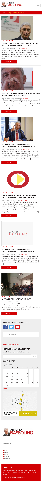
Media (6, 454)
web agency (7, 443)
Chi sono (7, 452)
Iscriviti (6, 456)
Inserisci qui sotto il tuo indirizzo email (16, 352)
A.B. (22, 302)
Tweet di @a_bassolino (11, 344)
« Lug (5, 388)
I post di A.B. (5, 296)
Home (3, 12)
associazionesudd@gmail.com (14, 477)
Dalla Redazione (7, 41)
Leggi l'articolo (9, 62)
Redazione (24, 48)
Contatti (7, 458)
